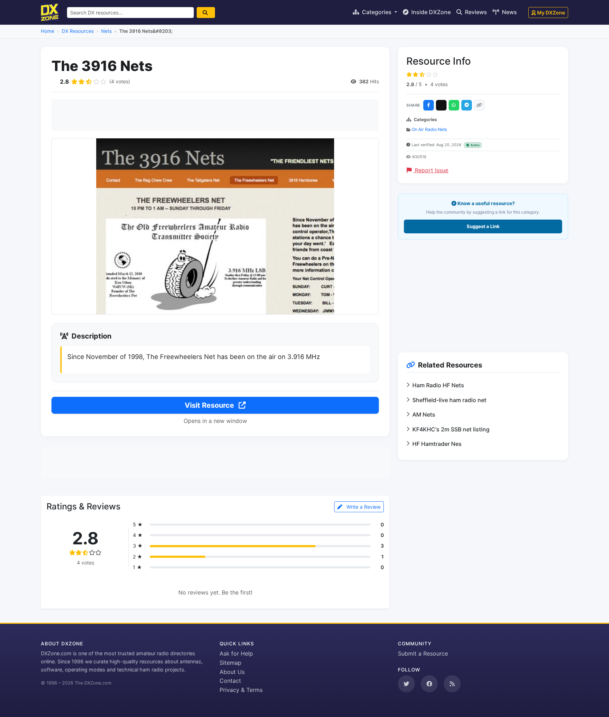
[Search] (206, 12)
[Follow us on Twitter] (406, 683)
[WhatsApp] (454, 105)
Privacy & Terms (241, 689)
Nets (106, 31)
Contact (230, 680)
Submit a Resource (423, 653)
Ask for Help (236, 653)
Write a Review (363, 507)
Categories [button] (377, 12)
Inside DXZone (430, 12)
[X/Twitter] (441, 105)
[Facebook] (428, 105)
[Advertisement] (215, 115)
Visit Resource (210, 405)
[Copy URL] (479, 105)
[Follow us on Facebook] (429, 683)
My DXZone (551, 13)
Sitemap (230, 662)
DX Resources (78, 31)
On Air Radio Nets (429, 129)
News (508, 12)
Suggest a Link (483, 226)
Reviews (475, 12)
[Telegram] (466, 105)
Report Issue (430, 170)
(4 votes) (119, 81)
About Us (232, 671)
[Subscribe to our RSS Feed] (452, 683)
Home (47, 31)
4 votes (439, 84)
